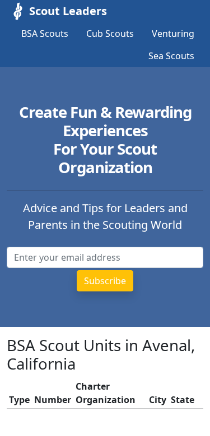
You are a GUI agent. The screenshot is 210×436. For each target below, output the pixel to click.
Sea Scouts (171, 56)
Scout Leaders (68, 10)
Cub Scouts (110, 33)
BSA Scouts (44, 33)
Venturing (173, 33)
